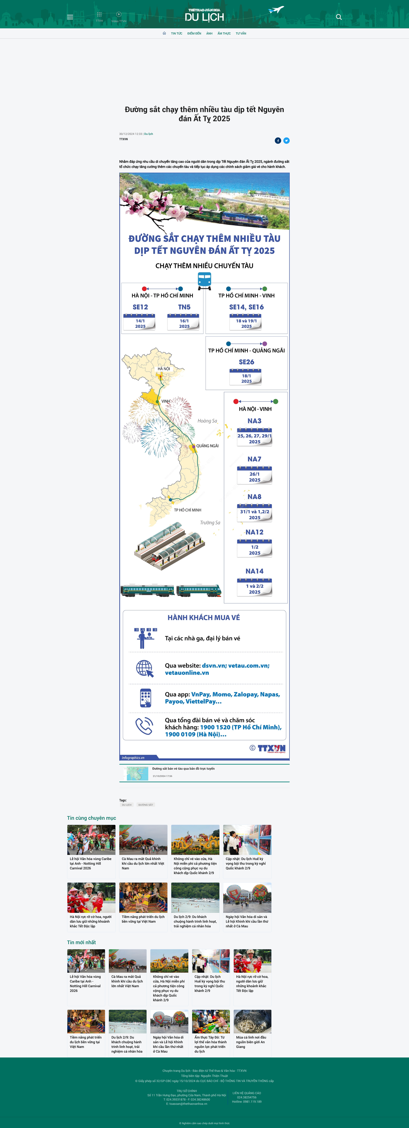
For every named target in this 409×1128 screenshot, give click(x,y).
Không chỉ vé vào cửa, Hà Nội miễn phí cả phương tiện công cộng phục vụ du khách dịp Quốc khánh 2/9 (195, 866)
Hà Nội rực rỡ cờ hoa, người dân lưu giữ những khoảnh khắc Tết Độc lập (90, 921)
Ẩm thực (224, 33)
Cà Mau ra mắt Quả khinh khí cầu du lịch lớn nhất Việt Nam (143, 863)
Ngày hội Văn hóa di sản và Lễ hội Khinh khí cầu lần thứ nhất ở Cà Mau (247, 921)
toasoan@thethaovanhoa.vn (188, 1104)
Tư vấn (241, 33)
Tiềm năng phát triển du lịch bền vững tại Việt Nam (143, 919)
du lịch (126, 805)
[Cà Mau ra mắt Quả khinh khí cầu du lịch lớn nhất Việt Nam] (143, 840)
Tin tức (176, 33)
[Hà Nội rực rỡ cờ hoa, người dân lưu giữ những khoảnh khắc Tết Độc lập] (91, 898)
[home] (164, 33)
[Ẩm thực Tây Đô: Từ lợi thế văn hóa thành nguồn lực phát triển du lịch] (211, 1021)
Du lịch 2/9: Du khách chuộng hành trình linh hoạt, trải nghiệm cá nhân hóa (195, 921)
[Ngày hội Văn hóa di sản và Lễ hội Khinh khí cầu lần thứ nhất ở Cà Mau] (247, 898)
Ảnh (209, 33)
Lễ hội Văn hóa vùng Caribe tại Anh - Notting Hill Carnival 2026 (90, 863)
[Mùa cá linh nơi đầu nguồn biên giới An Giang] (252, 1021)
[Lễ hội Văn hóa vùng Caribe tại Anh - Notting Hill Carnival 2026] (91, 840)
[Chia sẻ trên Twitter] (286, 141)
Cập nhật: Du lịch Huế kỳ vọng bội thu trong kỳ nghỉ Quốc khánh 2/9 (246, 863)
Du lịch (148, 134)
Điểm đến (194, 33)
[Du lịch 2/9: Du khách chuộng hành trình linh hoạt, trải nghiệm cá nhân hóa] (195, 898)
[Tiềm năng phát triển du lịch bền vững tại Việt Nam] (143, 898)
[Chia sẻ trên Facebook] (278, 141)
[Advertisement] (204, 68)
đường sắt (146, 805)
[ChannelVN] (204, 15)
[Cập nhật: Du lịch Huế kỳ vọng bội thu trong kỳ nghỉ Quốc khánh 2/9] (247, 840)
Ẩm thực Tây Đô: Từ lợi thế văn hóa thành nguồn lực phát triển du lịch (211, 1044)
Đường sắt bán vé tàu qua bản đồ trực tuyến (183, 769)
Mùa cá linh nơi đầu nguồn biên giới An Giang (251, 1042)
